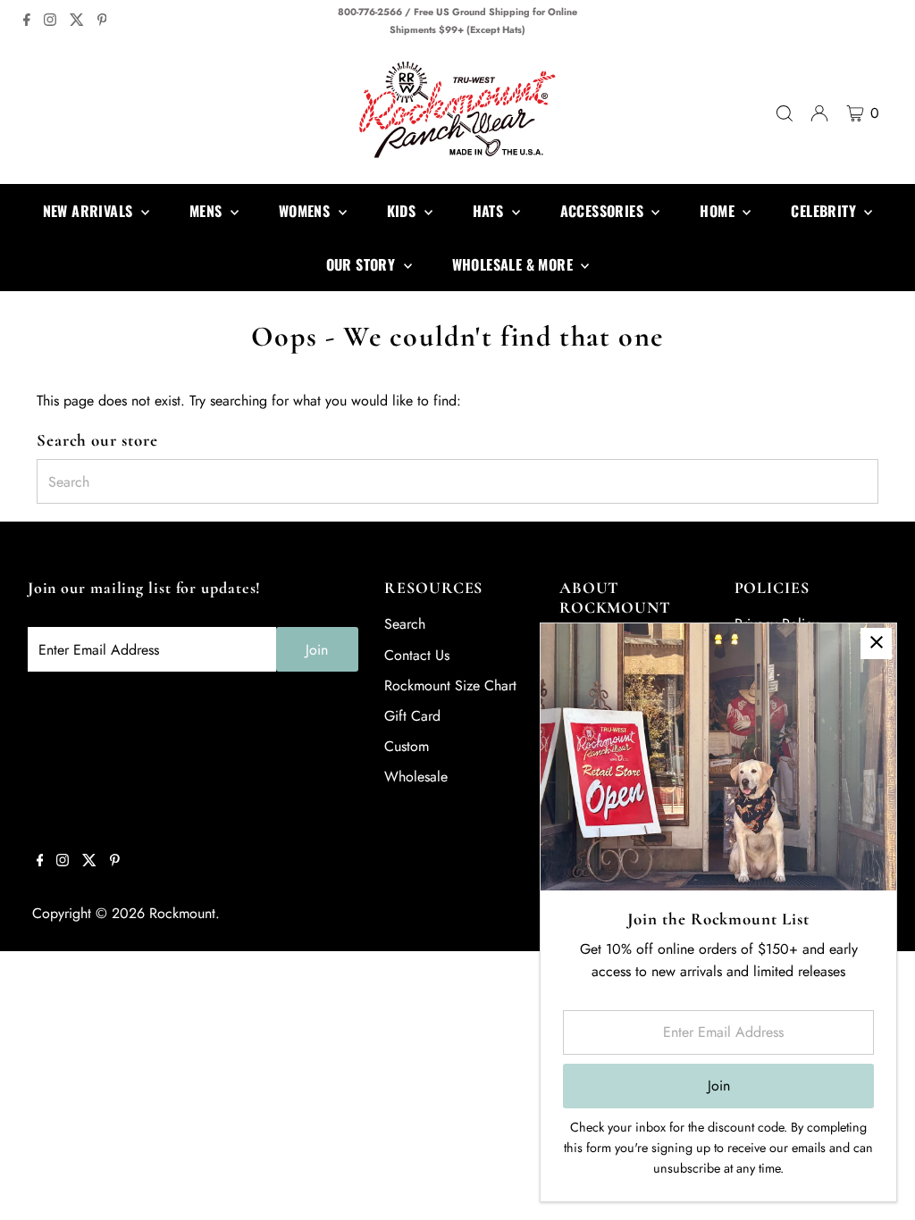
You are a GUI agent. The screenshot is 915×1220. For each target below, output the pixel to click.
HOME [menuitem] (719, 210)
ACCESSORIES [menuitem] (604, 210)
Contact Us (416, 655)
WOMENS (306, 210)
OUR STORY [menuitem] (362, 264)
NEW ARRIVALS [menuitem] (90, 210)
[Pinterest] (102, 21)
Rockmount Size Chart (450, 685)
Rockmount (182, 913)
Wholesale (416, 776)
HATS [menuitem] (490, 210)
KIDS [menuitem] (403, 210)
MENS (207, 210)
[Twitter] (76, 21)
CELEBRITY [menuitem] (825, 210)
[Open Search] (784, 113)
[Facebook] (27, 21)
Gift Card (412, 716)
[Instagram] (50, 21)
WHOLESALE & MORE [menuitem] (514, 264)
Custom (406, 746)
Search (404, 624)
